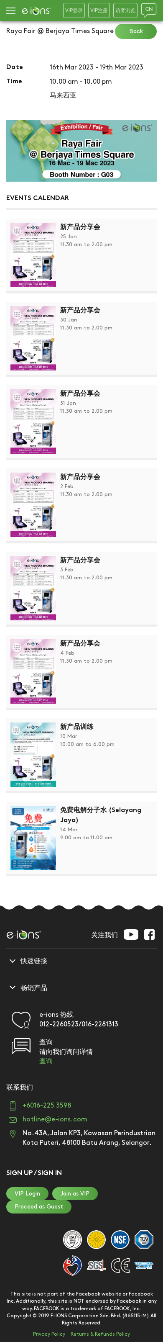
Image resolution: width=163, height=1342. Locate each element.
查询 (46, 1061)
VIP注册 (99, 10)
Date (14, 67)
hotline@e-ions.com (55, 1119)
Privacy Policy (49, 1334)
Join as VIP (75, 1193)
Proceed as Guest (39, 1206)
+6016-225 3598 (47, 1106)
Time (14, 82)
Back (136, 31)
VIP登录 (74, 10)
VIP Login (27, 1193)
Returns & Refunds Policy (100, 1334)
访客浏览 (125, 10)
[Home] (36, 10)
